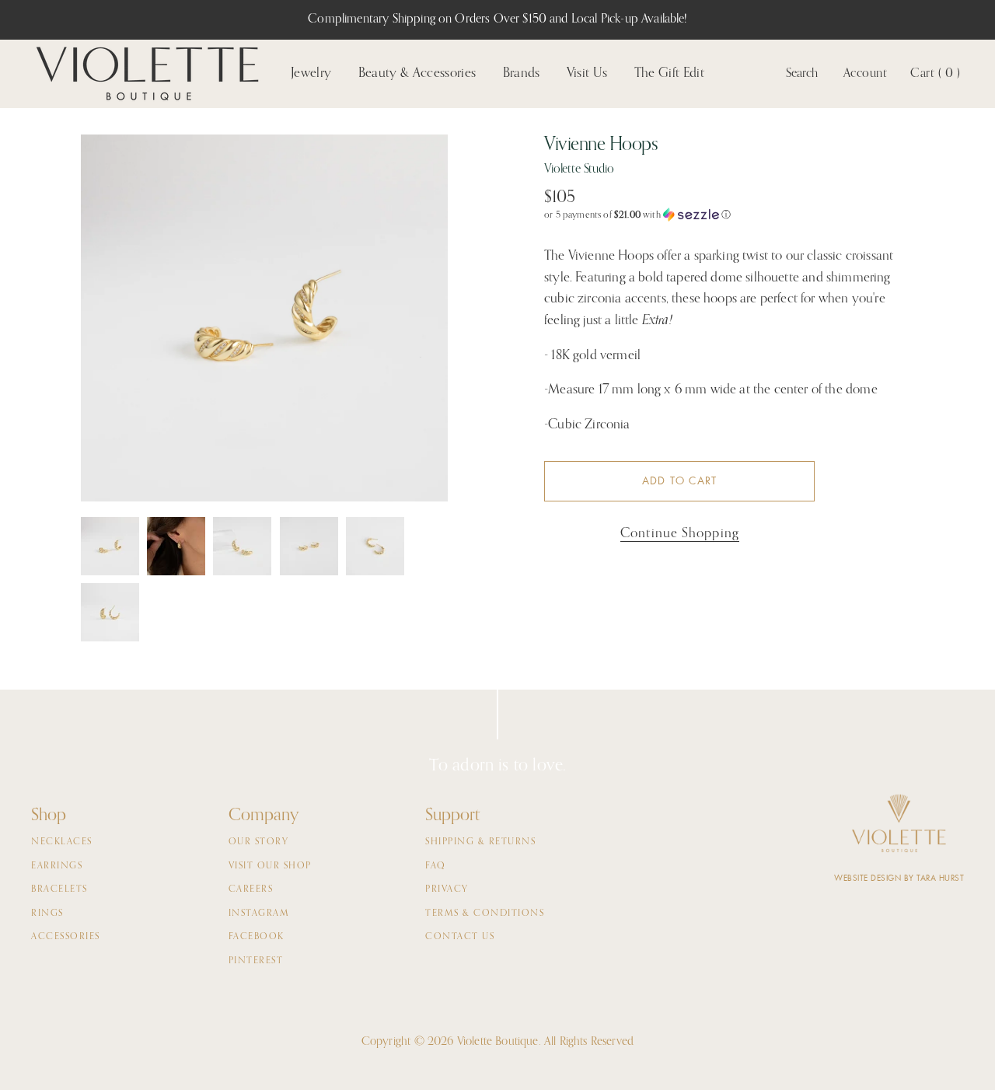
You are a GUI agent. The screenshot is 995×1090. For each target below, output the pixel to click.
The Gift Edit (669, 73)
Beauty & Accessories (417, 73)
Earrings (56, 866)
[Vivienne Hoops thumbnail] (110, 546)
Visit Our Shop (270, 866)
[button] (729, 215)
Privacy (447, 889)
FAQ (435, 866)
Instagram (259, 913)
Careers (251, 889)
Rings (47, 913)
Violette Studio (579, 169)
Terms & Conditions (484, 913)
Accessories (65, 937)
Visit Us (587, 73)
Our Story (259, 842)
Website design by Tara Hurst (899, 878)
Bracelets (59, 889)
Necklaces (62, 842)
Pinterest (256, 961)
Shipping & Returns (480, 842)
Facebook (257, 937)
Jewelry (311, 73)
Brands (521, 73)
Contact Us (459, 937)
